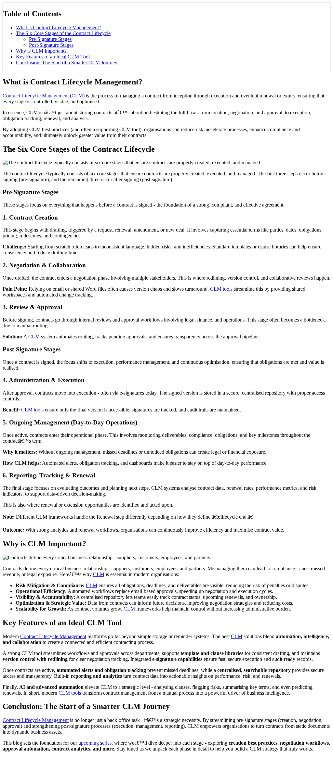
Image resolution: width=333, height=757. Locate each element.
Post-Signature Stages (51, 45)
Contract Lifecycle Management (53, 636)
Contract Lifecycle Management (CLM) (44, 95)
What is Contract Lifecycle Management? (58, 27)
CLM (34, 336)
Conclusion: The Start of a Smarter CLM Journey (66, 62)
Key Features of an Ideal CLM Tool (53, 56)
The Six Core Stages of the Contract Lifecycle (63, 33)
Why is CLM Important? (41, 51)
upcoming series (95, 743)
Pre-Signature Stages (50, 39)
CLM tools (221, 289)
